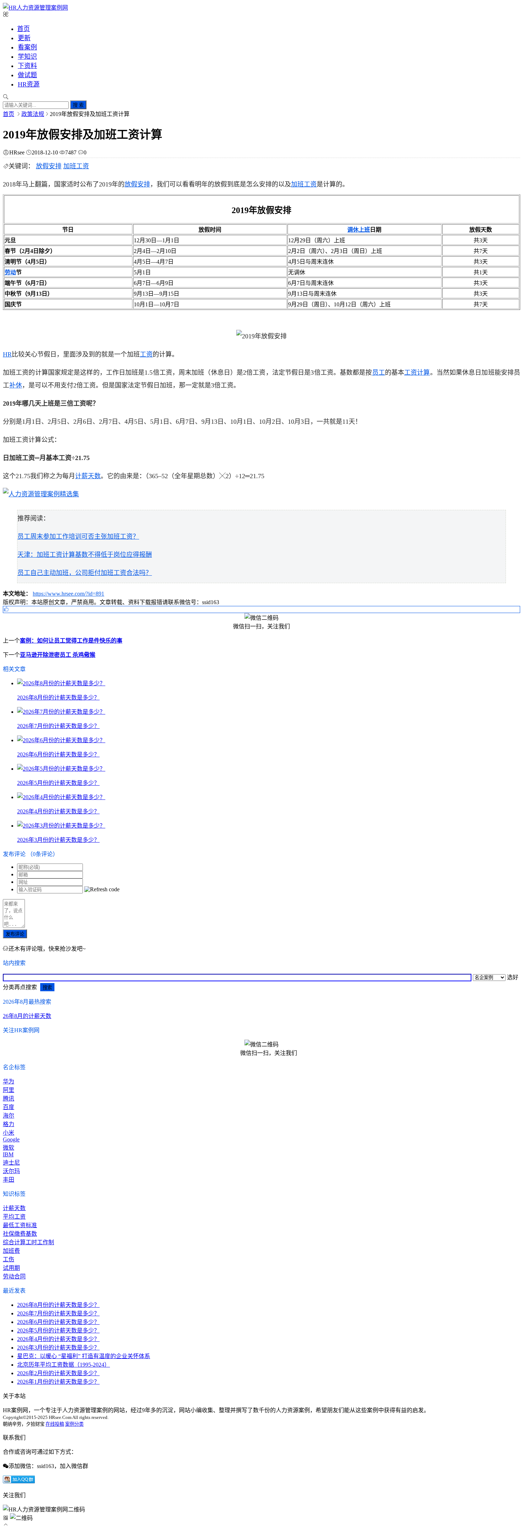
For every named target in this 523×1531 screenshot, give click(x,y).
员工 (378, 372)
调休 (353, 230)
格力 (8, 1124)
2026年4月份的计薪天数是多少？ (58, 1339)
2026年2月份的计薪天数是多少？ (58, 1373)
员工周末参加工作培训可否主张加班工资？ (78, 536)
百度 (8, 1107)
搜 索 (78, 105)
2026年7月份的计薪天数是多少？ (58, 1313)
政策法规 (32, 114)
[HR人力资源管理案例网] (35, 8)
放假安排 (49, 166)
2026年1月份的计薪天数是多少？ (58, 1382)
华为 (8, 1081)
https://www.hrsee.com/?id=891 (68, 594)
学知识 (27, 56)
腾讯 (8, 1099)
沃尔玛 (11, 1171)
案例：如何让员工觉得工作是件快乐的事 (71, 641)
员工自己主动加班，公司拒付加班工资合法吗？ (84, 572)
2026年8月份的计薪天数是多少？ (58, 1305)
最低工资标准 (20, 1225)
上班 (364, 230)
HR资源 (28, 84)
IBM (8, 1154)
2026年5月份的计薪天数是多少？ (58, 1330)
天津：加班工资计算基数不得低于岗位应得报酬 (84, 554)
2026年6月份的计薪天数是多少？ (58, 1322)
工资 (146, 354)
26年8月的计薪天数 (27, 1016)
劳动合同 (14, 1276)
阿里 (8, 1090)
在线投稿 (55, 1424)
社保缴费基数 (20, 1234)
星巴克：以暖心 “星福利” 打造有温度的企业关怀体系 (83, 1356)
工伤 (8, 1259)
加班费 (11, 1251)
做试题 (27, 75)
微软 (8, 1148)
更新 (24, 38)
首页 (23, 28)
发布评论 (15, 934)
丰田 (8, 1180)
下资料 (27, 65)
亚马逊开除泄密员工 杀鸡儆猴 (57, 655)
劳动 (10, 272)
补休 (15, 385)
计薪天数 (88, 476)
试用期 (11, 1268)
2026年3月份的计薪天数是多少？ (58, 1348)
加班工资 (76, 166)
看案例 (27, 47)
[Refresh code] (102, 889)
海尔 (8, 1116)
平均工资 (14, 1217)
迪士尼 (11, 1163)
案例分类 (74, 1424)
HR (7, 354)
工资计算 (417, 372)
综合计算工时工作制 (28, 1242)
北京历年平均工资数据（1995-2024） (63, 1365)
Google (11, 1139)
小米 (8, 1133)
